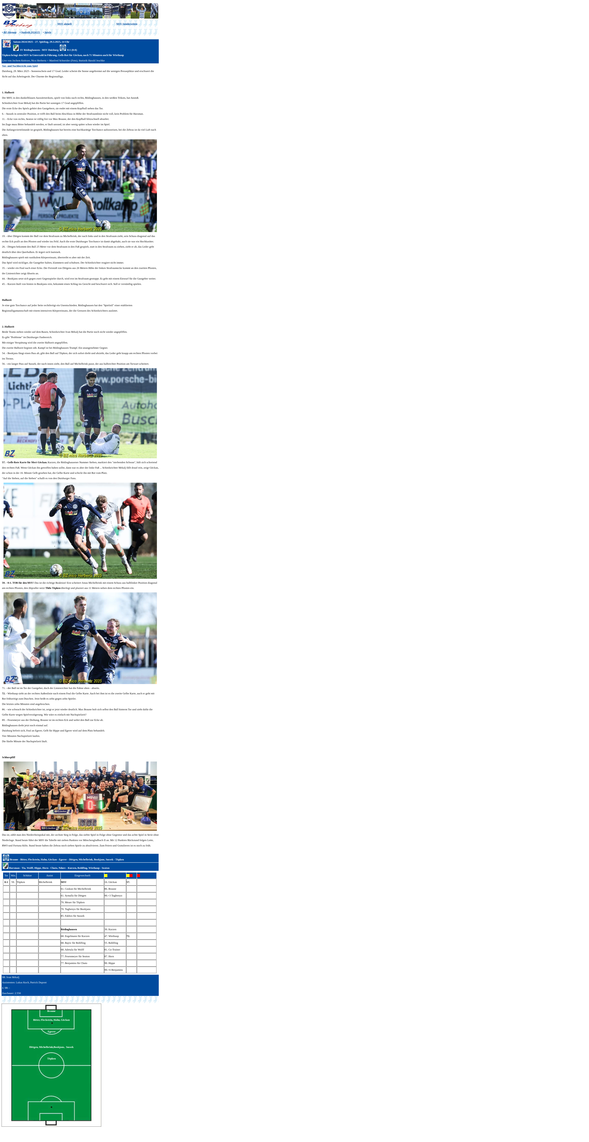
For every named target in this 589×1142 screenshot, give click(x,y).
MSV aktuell (65, 23)
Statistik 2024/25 (30, 32)
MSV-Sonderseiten (126, 23)
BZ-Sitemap (10, 32)
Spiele (47, 32)
